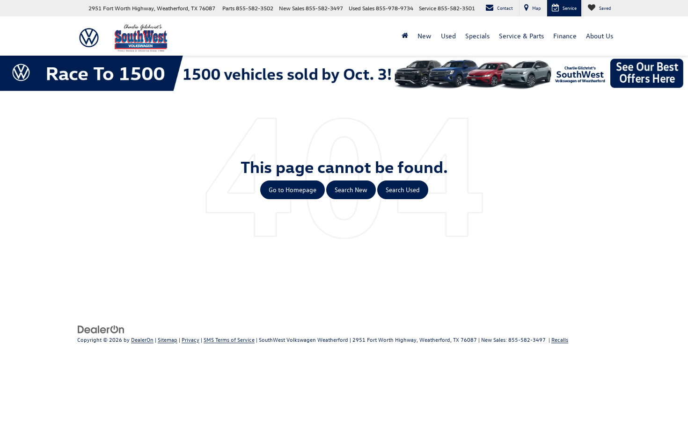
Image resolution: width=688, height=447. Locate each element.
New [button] (424, 35)
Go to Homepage (292, 189)
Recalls (559, 339)
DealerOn (142, 339)
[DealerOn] (101, 328)
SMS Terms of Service (229, 339)
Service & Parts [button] (521, 35)
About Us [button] (599, 35)
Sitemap (167, 339)
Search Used (403, 189)
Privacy (190, 339)
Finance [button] (565, 35)
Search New (351, 189)
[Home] (405, 36)
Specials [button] (477, 35)
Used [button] (448, 35)
